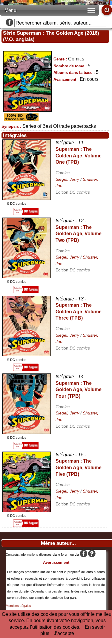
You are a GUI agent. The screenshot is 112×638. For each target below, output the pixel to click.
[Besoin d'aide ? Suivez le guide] (92, 554)
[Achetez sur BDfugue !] (26, 213)
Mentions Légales (18, 605)
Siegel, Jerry (67, 179)
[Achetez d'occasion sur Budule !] (21, 119)
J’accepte (64, 633)
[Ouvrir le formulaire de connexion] (107, 10)
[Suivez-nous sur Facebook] (9, 22)
